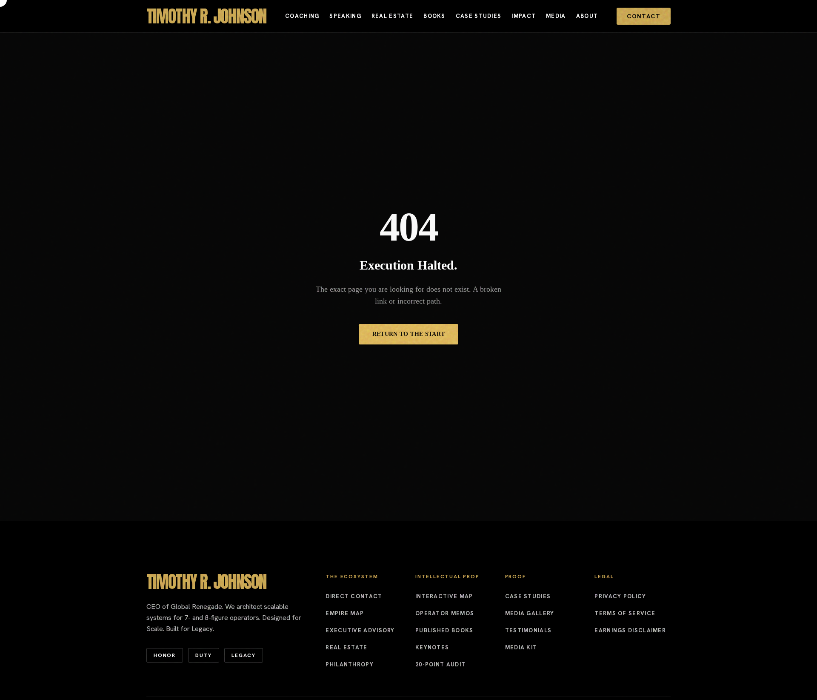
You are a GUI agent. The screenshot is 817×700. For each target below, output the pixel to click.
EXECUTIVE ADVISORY (360, 630)
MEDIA (556, 16)
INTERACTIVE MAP (444, 596)
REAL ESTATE (392, 16)
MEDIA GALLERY (529, 613)
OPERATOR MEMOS (444, 613)
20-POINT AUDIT (440, 664)
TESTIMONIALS (528, 630)
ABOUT (587, 16)
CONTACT (643, 16)
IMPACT (523, 16)
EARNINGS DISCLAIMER (630, 630)
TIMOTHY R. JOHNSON (206, 16)
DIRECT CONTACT (354, 596)
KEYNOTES (432, 647)
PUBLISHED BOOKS (444, 630)
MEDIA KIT (521, 647)
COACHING (302, 16)
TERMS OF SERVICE (624, 613)
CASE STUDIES (479, 16)
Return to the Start (408, 334)
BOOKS (434, 16)
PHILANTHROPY (350, 664)
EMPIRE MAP (345, 613)
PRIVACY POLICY (620, 596)
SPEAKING (345, 16)
